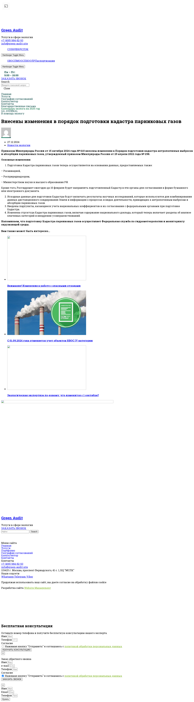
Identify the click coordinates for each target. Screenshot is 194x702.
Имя (4, 636)
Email (5, 691)
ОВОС (10, 60)
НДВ (15, 49)
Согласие (7, 643)
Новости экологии (18, 145)
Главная (6, 94)
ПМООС (19, 60)
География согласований (17, 99)
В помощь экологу (12, 113)
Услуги (5, 96)
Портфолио (8, 550)
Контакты (7, 104)
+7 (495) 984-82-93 (12, 40)
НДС (20, 49)
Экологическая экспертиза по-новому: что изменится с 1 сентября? (53, 395)
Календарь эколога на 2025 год (20, 108)
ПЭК (25, 49)
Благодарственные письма (18, 106)
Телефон (6, 639)
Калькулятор (9, 101)
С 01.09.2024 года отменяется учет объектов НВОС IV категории (50, 340)
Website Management (37, 587)
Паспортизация (45, 60)
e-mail (5, 665)
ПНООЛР (29, 60)
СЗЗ (9, 49)
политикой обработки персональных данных (93, 646)
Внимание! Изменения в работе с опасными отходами (44, 285)
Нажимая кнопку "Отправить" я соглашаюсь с (63, 646)
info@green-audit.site (14, 43)
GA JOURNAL (9, 111)
